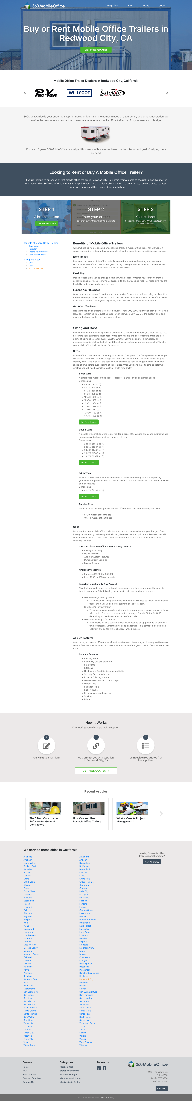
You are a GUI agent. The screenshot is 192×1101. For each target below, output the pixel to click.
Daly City (84, 891)
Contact (161, 5)
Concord (28, 888)
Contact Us (28, 1082)
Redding (28, 976)
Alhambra (84, 856)
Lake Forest (85, 926)
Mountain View (86, 948)
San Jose (28, 998)
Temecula (28, 1023)
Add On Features (36, 268)
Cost (31, 266)
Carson (27, 875)
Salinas (82, 988)
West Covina (85, 1042)
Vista (26, 1042)
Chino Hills (84, 878)
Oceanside (84, 957)
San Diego (29, 995)
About (145, 5)
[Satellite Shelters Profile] (112, 93)
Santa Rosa (85, 1013)
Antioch (83, 860)
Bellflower (84, 866)
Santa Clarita (30, 1010)
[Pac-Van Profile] (79, 93)
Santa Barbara (30, 1007)
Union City (29, 1032)
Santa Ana (84, 1004)
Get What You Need (37, 255)
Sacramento (29, 988)
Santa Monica (30, 1013)
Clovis (27, 885)
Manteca (28, 938)
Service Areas (29, 1074)
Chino (26, 878)
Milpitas (83, 941)
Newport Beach (31, 954)
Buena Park (85, 869)
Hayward (28, 916)
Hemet (82, 916)
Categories (111, 5)
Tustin (82, 1029)
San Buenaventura (88, 991)
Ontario (27, 960)
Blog (130, 5)
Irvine (26, 926)
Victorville (28, 1039)
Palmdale (28, 966)
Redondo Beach (31, 979)
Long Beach (85, 932)
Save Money (34, 246)
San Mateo (84, 1001)
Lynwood (83, 935)
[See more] (161, 814)
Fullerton (28, 910)
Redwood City (86, 979)
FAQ (25, 1070)
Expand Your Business (38, 252)
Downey (28, 894)
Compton (84, 885)
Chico (82, 875)
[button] (25, 93)
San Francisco (86, 995)
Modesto (83, 944)
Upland (82, 1032)
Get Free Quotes (96, 49)
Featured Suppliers (32, 1078)
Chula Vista (29, 882)
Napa (82, 951)
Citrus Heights (86, 882)
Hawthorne (84, 913)
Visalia (82, 1039)
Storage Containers (69, 1070)
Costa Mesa (29, 891)
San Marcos (29, 1001)
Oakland (28, 957)
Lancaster (84, 929)
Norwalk (83, 954)
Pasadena (84, 966)
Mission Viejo (30, 944)
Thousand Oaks (87, 1023)
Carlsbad (83, 872)
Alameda (28, 856)
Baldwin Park (30, 866)
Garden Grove (86, 910)
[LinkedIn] (99, 1068)
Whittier (83, 1045)
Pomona (28, 973)
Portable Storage (68, 1074)
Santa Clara (85, 1007)
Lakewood (29, 929)
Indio (26, 922)
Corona (83, 888)
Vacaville (28, 1035)
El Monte (28, 897)
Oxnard (27, 963)
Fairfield (83, 900)
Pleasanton (84, 969)
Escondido (29, 900)
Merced (27, 941)
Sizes (31, 263)
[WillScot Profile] (46, 93)
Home (25, 1067)
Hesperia (28, 919)
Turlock (27, 1029)
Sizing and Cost (32, 259)
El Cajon (83, 894)
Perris (26, 969)
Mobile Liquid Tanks (70, 1082)
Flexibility (33, 249)
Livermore (28, 932)
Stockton (28, 1020)
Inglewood (84, 922)
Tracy (82, 1026)
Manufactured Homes (71, 1078)
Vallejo (82, 1035)
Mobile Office (66, 1067)
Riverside (28, 985)
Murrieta (28, 951)
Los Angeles (30, 935)
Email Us (161, 1088)
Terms (102, 1098)
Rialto (26, 982)
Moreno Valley (31, 948)
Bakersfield (84, 863)
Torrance (28, 1026)
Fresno (82, 907)
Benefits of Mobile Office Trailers (41, 243)
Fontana (83, 904)
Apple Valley (30, 863)
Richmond (84, 982)
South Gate (85, 1017)
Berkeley (28, 869)
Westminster (30, 1045)
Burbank (28, 872)
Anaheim (28, 860)
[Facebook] (104, 1068)
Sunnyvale (84, 1020)
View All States (151, 862)
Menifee (83, 938)
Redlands (83, 976)
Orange (83, 960)
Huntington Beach (88, 919)
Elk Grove (84, 897)
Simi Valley (29, 1017)
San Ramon (29, 1004)
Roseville (83, 985)
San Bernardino (31, 991)
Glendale (28, 913)
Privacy (111, 1098)
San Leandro (85, 998)
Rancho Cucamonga (89, 973)
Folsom (27, 904)
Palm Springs (85, 963)
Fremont (28, 907)
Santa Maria (85, 1010)
